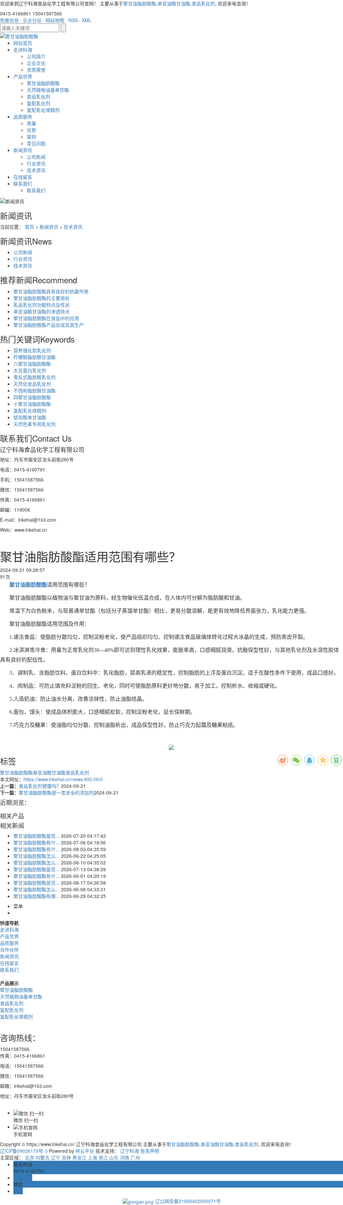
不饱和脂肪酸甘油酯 (34, 390)
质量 (31, 123)
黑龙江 (79, 1157)
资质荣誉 (36, 69)
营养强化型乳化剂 (32, 350)
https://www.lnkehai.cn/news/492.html (62, 779)
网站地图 (55, 20)
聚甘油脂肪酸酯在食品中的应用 (46, 318)
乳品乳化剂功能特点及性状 (41, 304)
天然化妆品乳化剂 (32, 383)
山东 (114, 1157)
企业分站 (32, 20)
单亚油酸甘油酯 (173, 3)
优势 (31, 130)
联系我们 (22, 183)
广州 (135, 1157)
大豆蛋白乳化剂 (29, 370)
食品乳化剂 (203, 3)
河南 (124, 1157)
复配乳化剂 (38, 103)
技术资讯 (36, 170)
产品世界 (22, 76)
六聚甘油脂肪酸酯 (32, 363)
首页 (29, 226)
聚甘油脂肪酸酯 (139, 3)
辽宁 (55, 1157)
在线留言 (22, 176)
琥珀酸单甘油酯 (29, 417)
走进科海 (22, 49)
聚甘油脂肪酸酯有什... (36, 842)
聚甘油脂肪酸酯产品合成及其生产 (48, 324)
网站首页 (22, 43)
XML (86, 20)
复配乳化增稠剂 (43, 109)
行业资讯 (36, 163)
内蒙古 (43, 1157)
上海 (92, 1157)
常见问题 (36, 143)
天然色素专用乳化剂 (34, 424)
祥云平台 (84, 1150)
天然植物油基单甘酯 (48, 89)
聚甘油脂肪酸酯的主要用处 (41, 298)
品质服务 (22, 116)
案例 (31, 136)
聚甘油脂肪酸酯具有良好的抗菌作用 (50, 291)
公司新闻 (36, 156)
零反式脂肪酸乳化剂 (34, 377)
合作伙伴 (9, 949)
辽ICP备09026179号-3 (24, 1150)
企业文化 (36, 63)
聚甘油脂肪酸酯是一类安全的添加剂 (56, 792)
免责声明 (149, 1150)
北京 (29, 1157)
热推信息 (9, 20)
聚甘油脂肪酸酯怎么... (36, 855)
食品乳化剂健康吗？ (40, 785)
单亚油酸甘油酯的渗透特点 (41, 311)
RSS (73, 20)
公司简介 (36, 56)
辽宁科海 (129, 1150)
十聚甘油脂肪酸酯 (32, 403)
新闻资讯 (22, 150)
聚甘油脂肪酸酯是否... (36, 835)
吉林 (66, 1157)
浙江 (103, 1157)
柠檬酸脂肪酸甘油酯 (34, 357)
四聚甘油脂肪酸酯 (32, 397)
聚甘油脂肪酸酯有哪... (36, 896)
